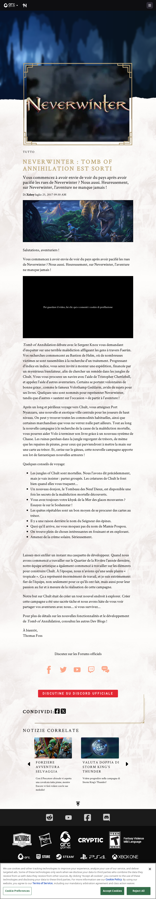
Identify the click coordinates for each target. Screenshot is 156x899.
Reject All (139, 891)
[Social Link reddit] (49, 817)
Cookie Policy (114, 879)
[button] (11, 5)
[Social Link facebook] (87, 817)
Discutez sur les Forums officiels (78, 653)
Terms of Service (43, 883)
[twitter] (63, 712)
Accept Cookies (112, 891)
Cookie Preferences (17, 891)
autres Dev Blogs (93, 621)
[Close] (150, 869)
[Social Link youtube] (68, 818)
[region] (78, 881)
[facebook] (57, 712)
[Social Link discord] (106, 817)
